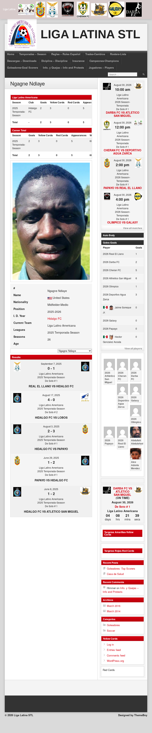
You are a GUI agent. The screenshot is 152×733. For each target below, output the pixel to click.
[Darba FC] (107, 490)
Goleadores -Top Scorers (121, 568)
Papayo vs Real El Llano (123, 188)
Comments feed (116, 655)
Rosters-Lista (118, 54)
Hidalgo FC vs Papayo (51, 449)
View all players (133, 348)
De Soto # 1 (122, 506)
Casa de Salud (115, 574)
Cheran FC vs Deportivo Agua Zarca (122, 151)
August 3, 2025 (51, 426)
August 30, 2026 (122, 84)
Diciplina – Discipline (54, 61)
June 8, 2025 (51, 489)
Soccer (111, 630)
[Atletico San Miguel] (138, 490)
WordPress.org (115, 661)
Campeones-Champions (104, 61)
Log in (110, 644)
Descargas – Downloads (21, 61)
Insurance (78, 61)
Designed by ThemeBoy (132, 715)
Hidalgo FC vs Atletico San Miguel (51, 511)
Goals (139, 247)
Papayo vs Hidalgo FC (51, 480)
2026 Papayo (110, 328)
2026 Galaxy (110, 320)
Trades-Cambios (95, 54)
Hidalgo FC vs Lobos (51, 417)
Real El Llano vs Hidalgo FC (51, 386)
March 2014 (113, 611)
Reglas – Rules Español (65, 54)
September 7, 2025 (51, 363)
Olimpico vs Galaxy (122, 222)
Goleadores (113, 625)
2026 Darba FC (111, 262)
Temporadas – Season (32, 54)
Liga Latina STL (90, 34)
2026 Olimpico (111, 286)
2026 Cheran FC (112, 270)
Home (10, 54)
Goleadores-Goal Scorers (22, 67)
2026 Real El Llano (113, 253)
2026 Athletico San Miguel (117, 278)
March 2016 (113, 606)
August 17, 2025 (51, 395)
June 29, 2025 (51, 457)
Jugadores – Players (101, 67)
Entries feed (114, 650)
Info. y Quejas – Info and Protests (63, 67)
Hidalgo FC (55, 318)
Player (106, 247)
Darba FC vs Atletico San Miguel (122, 114)
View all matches (132, 228)
